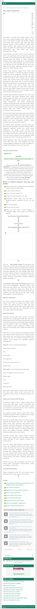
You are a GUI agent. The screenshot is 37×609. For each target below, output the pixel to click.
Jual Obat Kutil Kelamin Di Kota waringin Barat (20, 519)
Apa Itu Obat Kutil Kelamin (11, 7)
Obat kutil (8, 153)
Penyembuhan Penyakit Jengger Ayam (13, 589)
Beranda (19, 549)
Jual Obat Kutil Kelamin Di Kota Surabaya (13, 581)
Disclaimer (27, 608)
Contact (22, 608)
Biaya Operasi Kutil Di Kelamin (13, 498)
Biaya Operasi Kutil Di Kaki (13, 487)
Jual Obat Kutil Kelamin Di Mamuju (12, 593)
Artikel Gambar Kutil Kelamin (13, 492)
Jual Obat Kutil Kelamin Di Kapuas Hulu (13, 587)
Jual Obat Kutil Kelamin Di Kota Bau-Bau (18, 541)
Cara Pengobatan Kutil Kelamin (12, 606)
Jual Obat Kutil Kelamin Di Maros (11, 596)
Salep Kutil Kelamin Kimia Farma (11, 591)
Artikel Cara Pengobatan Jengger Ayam (16, 503)
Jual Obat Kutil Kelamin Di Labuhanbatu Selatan (15, 598)
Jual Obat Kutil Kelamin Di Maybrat (12, 583)
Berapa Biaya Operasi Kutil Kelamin (15, 500)
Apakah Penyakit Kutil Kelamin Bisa (15, 505)
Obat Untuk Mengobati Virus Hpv (11, 600)
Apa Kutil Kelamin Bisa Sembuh (14, 495)
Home (4, 7)
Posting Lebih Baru (8, 549)
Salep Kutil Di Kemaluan (9, 585)
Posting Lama (30, 549)
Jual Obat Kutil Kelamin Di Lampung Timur (19, 534)
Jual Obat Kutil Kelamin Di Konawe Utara (18, 512)
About (19, 608)
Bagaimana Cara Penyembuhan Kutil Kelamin (17, 490)
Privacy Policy (32, 608)
